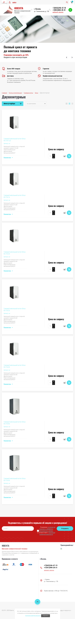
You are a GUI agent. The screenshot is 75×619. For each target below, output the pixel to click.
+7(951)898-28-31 (58, 10)
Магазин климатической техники (14, 549)
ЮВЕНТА (18, 8)
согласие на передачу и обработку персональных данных (47, 529)
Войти (14, 2)
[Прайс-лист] (72, 103)
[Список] (69, 103)
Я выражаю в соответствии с (46, 530)
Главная (4, 93)
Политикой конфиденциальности (47, 533)
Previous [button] (66, 57)
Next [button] (72, 57)
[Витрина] (66, 103)
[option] (37, 39)
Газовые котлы (28, 93)
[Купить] (69, 156)
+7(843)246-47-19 (59, 7)
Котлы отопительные (15, 93)
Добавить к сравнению (64, 156)
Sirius (36, 93)
